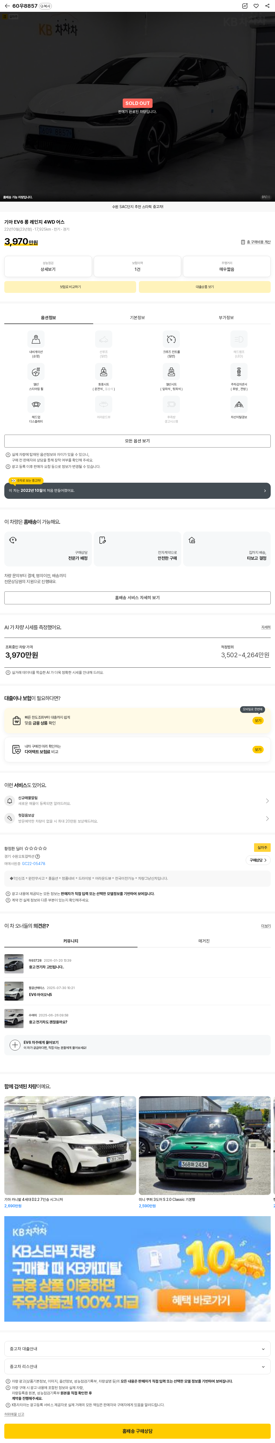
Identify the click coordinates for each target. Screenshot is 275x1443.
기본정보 (137, 317)
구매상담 (256, 860)
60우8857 (31, 6)
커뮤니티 (70, 941)
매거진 (204, 941)
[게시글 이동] (137, 963)
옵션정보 (48, 317)
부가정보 (226, 317)
